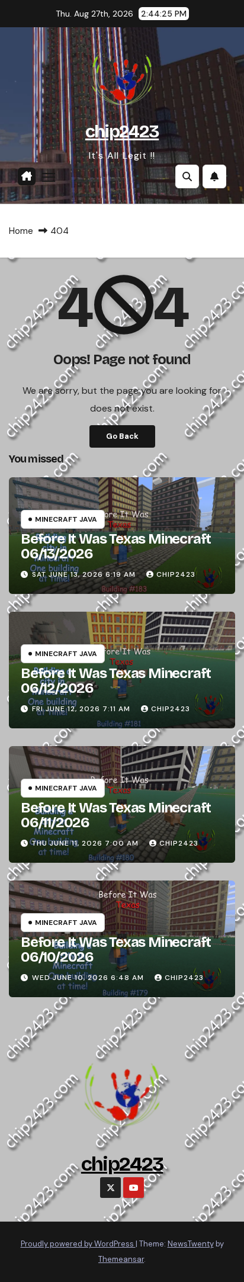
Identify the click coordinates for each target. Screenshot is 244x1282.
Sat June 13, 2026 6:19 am (85, 574)
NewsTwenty (191, 1244)
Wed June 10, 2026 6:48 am (89, 977)
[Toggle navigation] (49, 177)
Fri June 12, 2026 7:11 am (82, 709)
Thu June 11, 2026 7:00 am (86, 843)
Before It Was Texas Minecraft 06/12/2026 (116, 680)
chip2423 (122, 131)
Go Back (122, 436)
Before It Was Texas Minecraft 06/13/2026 (116, 546)
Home (21, 231)
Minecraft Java (66, 519)
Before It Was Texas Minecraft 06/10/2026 (116, 949)
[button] (187, 176)
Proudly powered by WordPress (78, 1244)
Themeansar (121, 1259)
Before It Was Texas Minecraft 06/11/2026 (116, 815)
